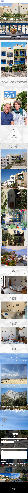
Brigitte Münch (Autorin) (5, 422)
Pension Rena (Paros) (4, 421)
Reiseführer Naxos (4, 418)
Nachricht (2, 450)
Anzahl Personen (3, 440)
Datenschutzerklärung (14, 488)
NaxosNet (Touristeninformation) (6, 417)
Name (2, 446)
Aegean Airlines (4, 420)
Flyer (2, 425)
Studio (16, 444)
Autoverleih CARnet (4, 419)
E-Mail (15, 446)
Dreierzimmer (17, 443)
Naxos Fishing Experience (5, 416)
